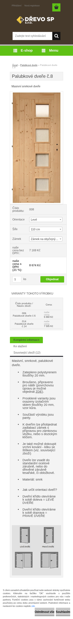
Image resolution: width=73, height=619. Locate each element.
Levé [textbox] (34, 219)
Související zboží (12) (26, 352)
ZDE (39, 391)
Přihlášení (16, 5)
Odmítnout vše (44, 611)
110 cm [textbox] (35, 229)
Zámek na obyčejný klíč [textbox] (45, 239)
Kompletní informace (26, 339)
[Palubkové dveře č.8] (36, 92)
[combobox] (45, 219)
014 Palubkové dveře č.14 (24, 324)
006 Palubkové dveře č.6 (24, 314)
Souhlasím (63, 611)
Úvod (15, 65)
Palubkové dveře (28, 65)
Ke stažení (20, 346)
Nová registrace (32, 5)
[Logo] (36, 20)
